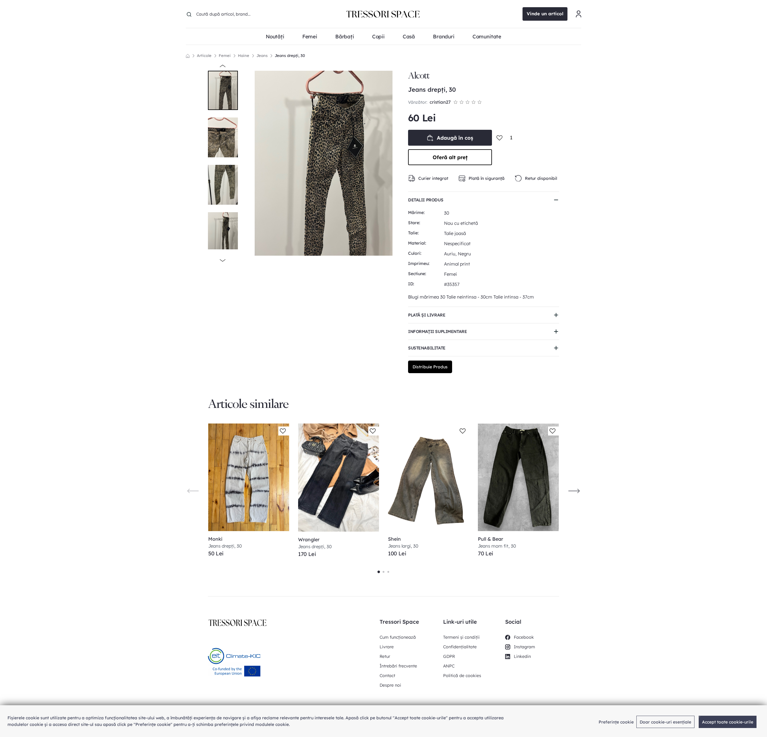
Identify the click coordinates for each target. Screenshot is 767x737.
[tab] (379, 572)
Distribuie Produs (430, 367)
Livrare (387, 646)
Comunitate (486, 36)
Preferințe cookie (616, 722)
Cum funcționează (398, 637)
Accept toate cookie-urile (727, 722)
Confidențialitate (460, 646)
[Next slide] (574, 491)
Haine (243, 55)
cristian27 (440, 102)
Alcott (418, 75)
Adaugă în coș (455, 138)
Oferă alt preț (450, 157)
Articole (204, 55)
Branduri (444, 36)
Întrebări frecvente (398, 666)
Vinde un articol (545, 13)
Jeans (262, 55)
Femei (225, 55)
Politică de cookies (462, 675)
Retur (385, 656)
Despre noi (390, 685)
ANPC (449, 666)
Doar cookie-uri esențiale (665, 722)
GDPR (449, 656)
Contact (387, 675)
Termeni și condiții (461, 637)
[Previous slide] (193, 491)
